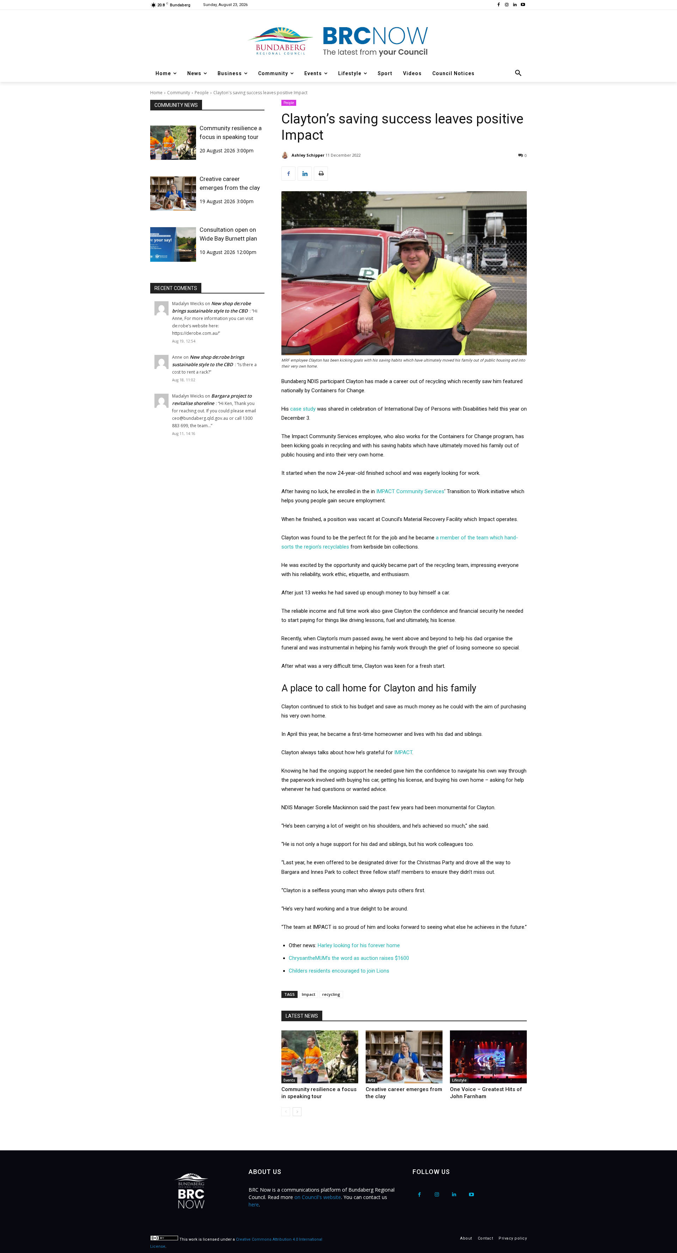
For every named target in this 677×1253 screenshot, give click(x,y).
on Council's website (317, 1197)
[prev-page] (285, 1111)
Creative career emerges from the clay (230, 183)
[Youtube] (523, 5)
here (254, 1204)
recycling (331, 994)
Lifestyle (459, 1080)
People (202, 93)
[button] (518, 73)
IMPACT (403, 752)
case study (303, 409)
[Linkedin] (515, 5)
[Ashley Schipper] (286, 155)
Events (289, 1080)
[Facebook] (499, 5)
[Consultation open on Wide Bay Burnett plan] (173, 244)
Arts (371, 1080)
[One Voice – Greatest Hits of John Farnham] (488, 1056)
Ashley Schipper (308, 155)
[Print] (321, 174)
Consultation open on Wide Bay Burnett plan (228, 234)
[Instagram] (507, 5)
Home (156, 93)
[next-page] (297, 1111)
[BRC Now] (338, 41)
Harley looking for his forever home (359, 945)
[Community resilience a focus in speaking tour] (173, 143)
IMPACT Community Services (409, 491)
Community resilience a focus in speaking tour (231, 132)
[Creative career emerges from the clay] (173, 193)
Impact (308, 994)
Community (178, 93)
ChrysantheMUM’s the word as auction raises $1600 (349, 958)
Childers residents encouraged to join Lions (339, 971)
